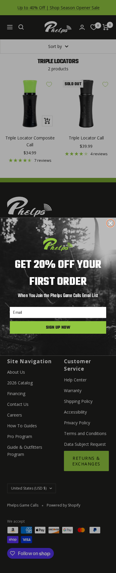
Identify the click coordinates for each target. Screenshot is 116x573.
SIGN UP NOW (58, 327)
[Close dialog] (110, 223)
